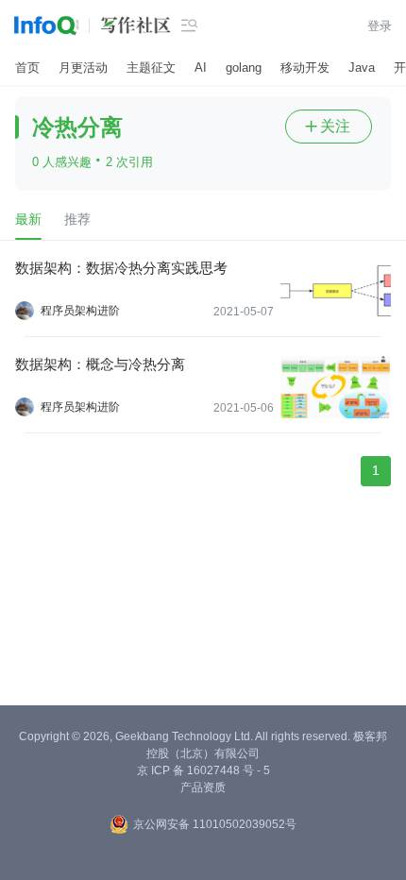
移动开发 (305, 67)
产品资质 (203, 787)
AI (201, 67)
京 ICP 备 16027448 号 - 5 (203, 770)
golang (244, 67)
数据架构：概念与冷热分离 (100, 364)
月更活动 (83, 67)
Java (361, 67)
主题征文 (151, 67)
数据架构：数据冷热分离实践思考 (121, 268)
